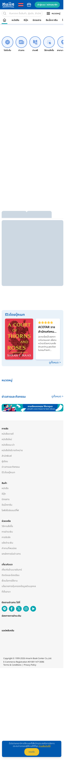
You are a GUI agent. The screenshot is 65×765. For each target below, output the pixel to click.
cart (29, 5)
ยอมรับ (32, 751)
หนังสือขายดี (8, 433)
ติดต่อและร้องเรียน (11, 574)
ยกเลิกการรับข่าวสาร (11, 553)
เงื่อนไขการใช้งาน (10, 579)
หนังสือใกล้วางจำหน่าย (12, 449)
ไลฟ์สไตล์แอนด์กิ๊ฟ (10, 509)
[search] (5, 13)
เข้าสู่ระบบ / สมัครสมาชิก (47, 4)
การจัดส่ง (6, 536)
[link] (7, 44)
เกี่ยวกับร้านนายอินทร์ (12, 568)
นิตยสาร (37, 20)
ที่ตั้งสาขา (6, 591)
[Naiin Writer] (32, 406)
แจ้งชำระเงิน (7, 542)
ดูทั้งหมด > (53, 362)
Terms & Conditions (12, 670)
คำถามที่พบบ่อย (9, 547)
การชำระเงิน (7, 531)
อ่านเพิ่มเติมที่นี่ (44, 746)
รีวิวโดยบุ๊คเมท (8, 471)
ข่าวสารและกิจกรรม (11, 466)
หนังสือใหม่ (7, 438)
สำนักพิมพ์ (7, 455)
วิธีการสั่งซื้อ (7, 525)
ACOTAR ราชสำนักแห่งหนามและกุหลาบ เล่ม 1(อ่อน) (46, 329)
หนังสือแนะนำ (8, 444)
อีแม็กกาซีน (52, 20)
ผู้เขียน (5, 460)
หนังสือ (15, 20)
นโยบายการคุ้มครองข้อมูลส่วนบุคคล (19, 585)
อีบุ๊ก (26, 20)
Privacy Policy (30, 670)
